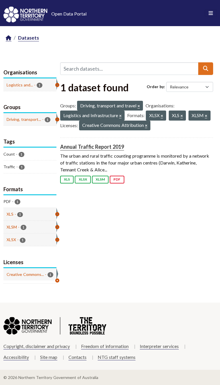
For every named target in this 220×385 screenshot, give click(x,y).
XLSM (100, 179)
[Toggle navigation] (211, 13)
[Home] (8, 38)
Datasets (28, 38)
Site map (48, 357)
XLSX (83, 179)
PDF (116, 179)
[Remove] (139, 106)
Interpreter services (159, 346)
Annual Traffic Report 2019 (92, 147)
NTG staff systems (116, 357)
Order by (155, 86)
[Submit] (205, 68)
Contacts (77, 357)
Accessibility (16, 357)
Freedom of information (105, 346)
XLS (67, 179)
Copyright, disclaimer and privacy (36, 346)
